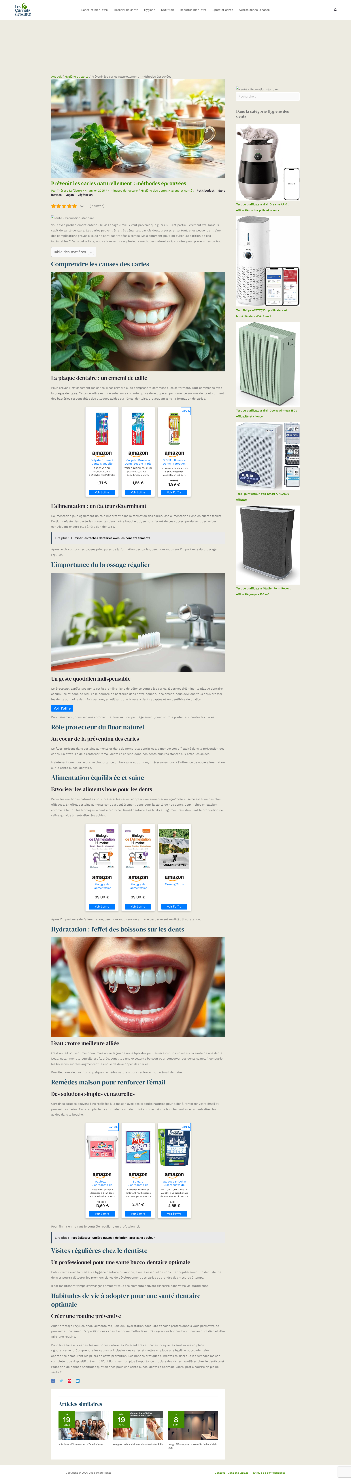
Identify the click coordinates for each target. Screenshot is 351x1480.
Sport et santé (222, 10)
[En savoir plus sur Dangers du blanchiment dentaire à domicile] (138, 1425)
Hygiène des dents (154, 190)
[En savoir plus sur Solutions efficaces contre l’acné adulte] (83, 1425)
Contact (220, 1472)
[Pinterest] (69, 1381)
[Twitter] (61, 1381)
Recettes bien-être (193, 10)
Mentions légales (237, 1472)
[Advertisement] (175, 47)
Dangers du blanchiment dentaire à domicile (138, 1444)
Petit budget (205, 190)
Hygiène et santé (180, 190)
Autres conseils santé (254, 10)
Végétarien (85, 195)
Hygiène (149, 10)
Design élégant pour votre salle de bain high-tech (192, 1445)
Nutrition (167, 10)
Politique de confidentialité (268, 1472)
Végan (69, 195)
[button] (335, 10)
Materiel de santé (126, 10)
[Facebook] (53, 1381)
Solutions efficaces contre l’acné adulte (80, 1444)
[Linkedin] (78, 1381)
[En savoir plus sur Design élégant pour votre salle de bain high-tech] (193, 1425)
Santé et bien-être (94, 10)
